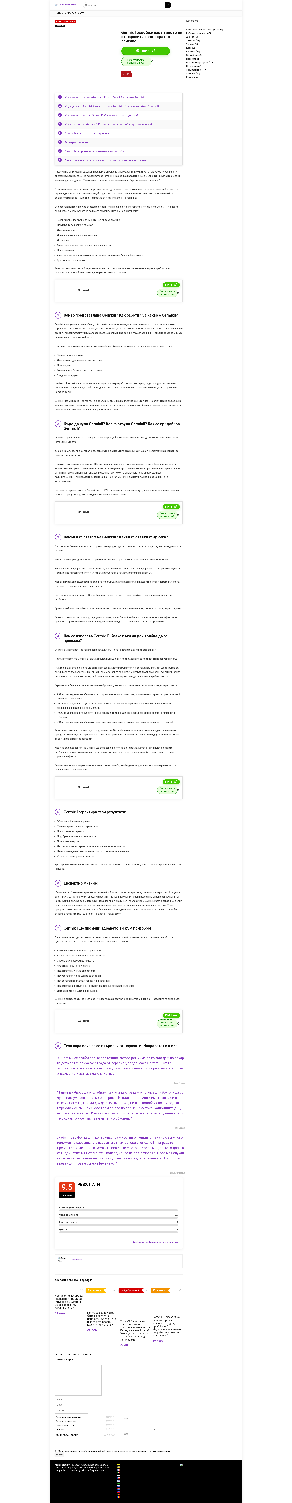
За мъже (190, 40)
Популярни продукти (197, 62)
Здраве (190, 44)
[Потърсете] (168, 5)
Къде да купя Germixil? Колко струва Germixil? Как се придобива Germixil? (112, 106)
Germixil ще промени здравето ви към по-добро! (95, 151)
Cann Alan (77, 1259)
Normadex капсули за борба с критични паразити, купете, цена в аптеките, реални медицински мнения (101, 1319)
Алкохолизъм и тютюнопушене (203, 29)
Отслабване (192, 55)
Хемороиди (192, 77)
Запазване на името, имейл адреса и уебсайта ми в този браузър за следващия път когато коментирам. (114, 1451)
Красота (190, 51)
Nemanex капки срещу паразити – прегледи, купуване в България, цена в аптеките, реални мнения (69, 1301)
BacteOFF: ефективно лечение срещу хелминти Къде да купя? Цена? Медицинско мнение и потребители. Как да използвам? (167, 1326)
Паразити (60, 26)
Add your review (170, 1242)
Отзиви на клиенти (66, 1421)
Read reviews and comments (147, 1242)
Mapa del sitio (97, 1470)
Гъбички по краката (197, 33)
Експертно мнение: (77, 142)
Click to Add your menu (70, 13)
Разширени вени (194, 69)
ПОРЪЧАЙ (148, 51)
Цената (60, 1429)
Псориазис (192, 66)
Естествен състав (65, 1425)
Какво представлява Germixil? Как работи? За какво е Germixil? (105, 97)
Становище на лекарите (68, 1417)
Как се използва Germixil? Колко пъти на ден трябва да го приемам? (108, 124)
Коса (188, 47)
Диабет (190, 37)
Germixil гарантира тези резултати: (87, 133)
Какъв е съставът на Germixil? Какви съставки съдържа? (101, 115)
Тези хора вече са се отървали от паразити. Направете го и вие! (106, 160)
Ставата (190, 73)
